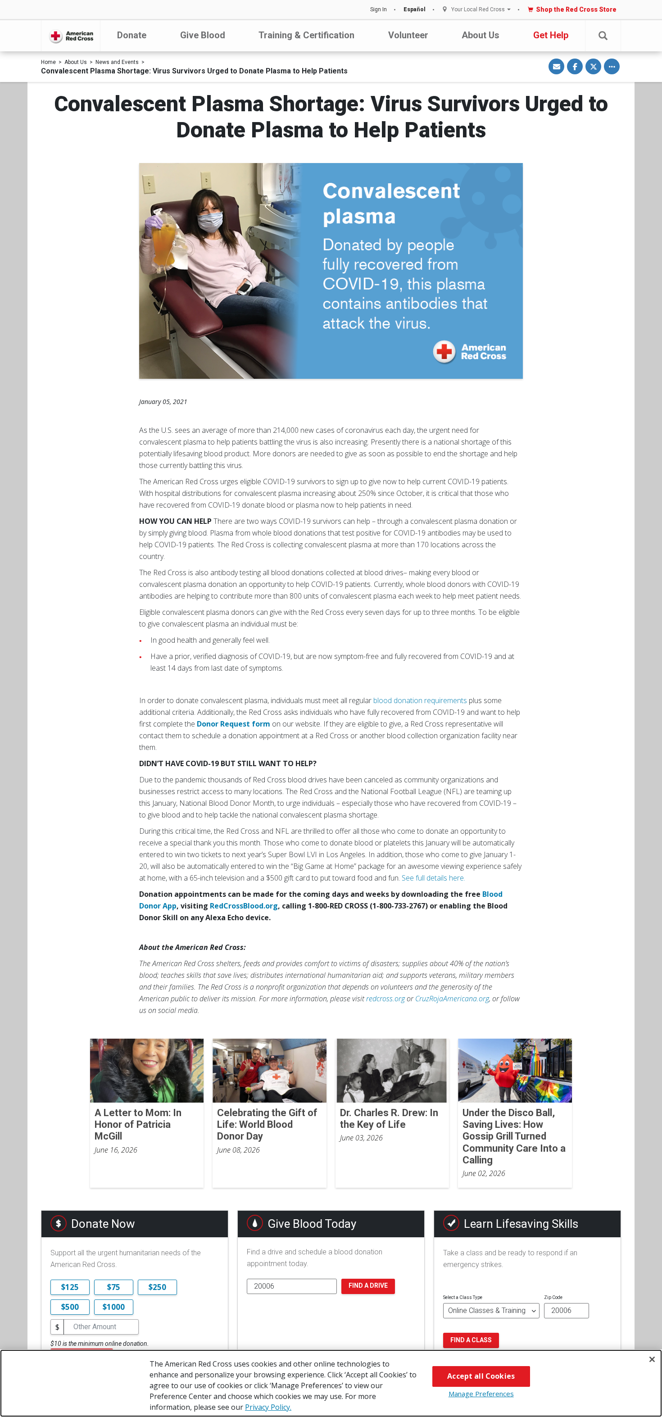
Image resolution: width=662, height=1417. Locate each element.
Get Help (550, 35)
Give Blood (202, 35)
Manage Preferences (481, 1393)
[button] (603, 35)
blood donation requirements (420, 700)
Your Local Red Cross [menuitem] (478, 10)
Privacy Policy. (268, 1407)
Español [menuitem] (415, 9)
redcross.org (385, 999)
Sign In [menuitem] (378, 9)
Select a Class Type (462, 1297)
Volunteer (408, 35)
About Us (480, 35)
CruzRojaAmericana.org (452, 999)
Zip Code (553, 1297)
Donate (131, 35)
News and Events (117, 62)
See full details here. (433, 878)
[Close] (652, 1359)
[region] (331, 1383)
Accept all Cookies (481, 1376)
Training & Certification (306, 35)
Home (48, 62)
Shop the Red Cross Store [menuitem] (576, 9)
